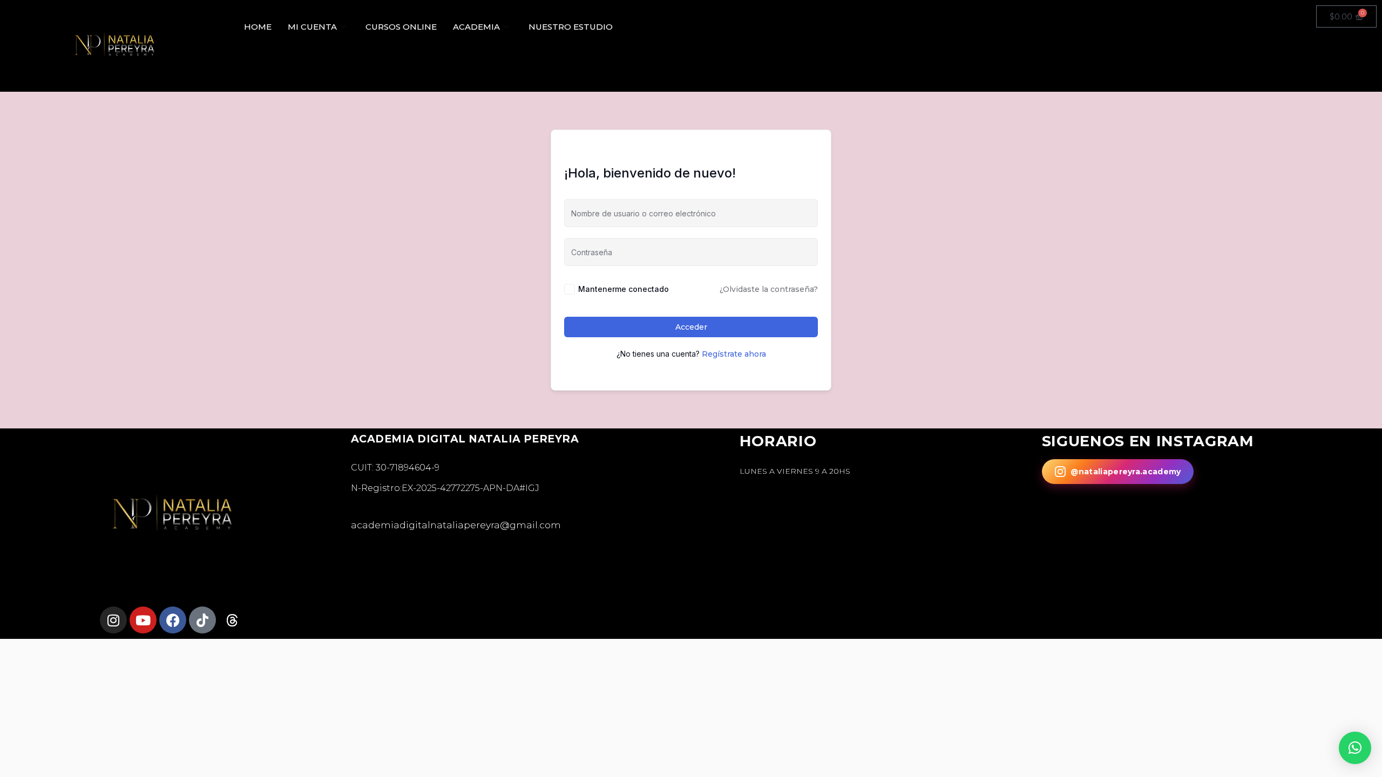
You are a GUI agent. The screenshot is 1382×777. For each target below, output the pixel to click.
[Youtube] (143, 619)
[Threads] (232, 619)
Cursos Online (401, 27)
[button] (1355, 748)
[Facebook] (172, 619)
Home (258, 27)
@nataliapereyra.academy (1126, 471)
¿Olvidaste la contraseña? (769, 289)
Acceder (691, 327)
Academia (476, 27)
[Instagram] (113, 619)
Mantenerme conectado (623, 289)
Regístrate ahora (734, 354)
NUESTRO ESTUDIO (571, 27)
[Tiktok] (202, 619)
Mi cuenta (312, 27)
